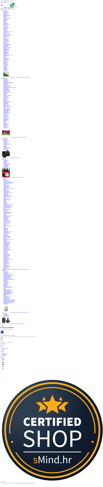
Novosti (7, 2)
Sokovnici (5, 120)
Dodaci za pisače (6, 45)
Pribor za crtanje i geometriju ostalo (8, 239)
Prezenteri (5, 69)
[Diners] (3, 369)
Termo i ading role (6, 187)
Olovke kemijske (6, 191)
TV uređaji (5, 84)
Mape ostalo (5, 240)
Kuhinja (5, 295)
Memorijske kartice (6, 34)
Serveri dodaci (6, 26)
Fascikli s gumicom (6, 221)
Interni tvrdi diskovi (6, 35)
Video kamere (6, 143)
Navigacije (5, 91)
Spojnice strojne (6, 218)
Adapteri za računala (6, 109)
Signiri (5, 264)
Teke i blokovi (6, 203)
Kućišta (5, 54)
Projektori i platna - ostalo (7, 113)
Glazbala (5, 100)
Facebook (3, 358)
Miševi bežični (6, 62)
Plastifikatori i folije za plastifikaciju (8, 205)
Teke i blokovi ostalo (6, 258)
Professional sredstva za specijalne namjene (9, 299)
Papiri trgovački (6, 233)
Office (4, 56)
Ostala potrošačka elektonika (7, 95)
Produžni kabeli (6, 111)
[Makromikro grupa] (2, 7)
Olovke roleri (6, 246)
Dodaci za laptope (6, 24)
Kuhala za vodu (6, 118)
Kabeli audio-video (6, 112)
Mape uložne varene (6, 242)
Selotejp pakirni (6, 229)
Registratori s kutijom (7, 254)
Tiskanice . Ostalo (6, 248)
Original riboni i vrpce (6, 167)
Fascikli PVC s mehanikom (7, 220)
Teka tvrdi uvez (6, 261)
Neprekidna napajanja (7, 32)
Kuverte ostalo (6, 252)
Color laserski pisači (6, 41)
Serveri (5, 25)
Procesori (5, 51)
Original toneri (6, 166)
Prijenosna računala (6, 13)
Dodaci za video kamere (7, 123)
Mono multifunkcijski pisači (7, 44)
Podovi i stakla (6, 283)
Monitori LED (6, 39)
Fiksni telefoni (6, 102)
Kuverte (5, 201)
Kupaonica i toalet (6, 297)
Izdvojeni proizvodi (6, 12)
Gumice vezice (6, 211)
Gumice (5, 227)
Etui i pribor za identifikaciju (7, 236)
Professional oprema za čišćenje (8, 286)
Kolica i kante (5, 281)
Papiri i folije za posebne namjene (8, 231)
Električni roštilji (6, 116)
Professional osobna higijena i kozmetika (9, 279)
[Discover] (3, 371)
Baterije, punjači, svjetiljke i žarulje (8, 82)
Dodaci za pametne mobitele (7, 101)
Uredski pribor (6, 195)
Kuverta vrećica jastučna (7, 266)
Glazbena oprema (6, 86)
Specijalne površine (6, 298)
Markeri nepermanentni (7, 263)
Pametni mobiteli (6, 103)
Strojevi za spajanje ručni (7, 213)
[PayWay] (4, 379)
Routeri (5, 29)
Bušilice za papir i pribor (7, 196)
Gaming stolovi (6, 65)
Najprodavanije (5, 11)
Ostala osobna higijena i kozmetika (8, 289)
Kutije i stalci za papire (7, 190)
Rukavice (5, 284)
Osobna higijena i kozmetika (7, 275)
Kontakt (3, 349)
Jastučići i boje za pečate (7, 207)
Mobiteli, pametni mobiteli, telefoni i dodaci (10, 87)
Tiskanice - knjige (6, 250)
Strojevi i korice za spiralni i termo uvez (9, 182)
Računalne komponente (7, 18)
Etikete (5, 202)
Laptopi (5, 22)
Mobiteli (5, 104)
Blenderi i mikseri (6, 115)
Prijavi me (2, 337)
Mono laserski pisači (6, 40)
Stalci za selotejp (6, 230)
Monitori (5, 16)
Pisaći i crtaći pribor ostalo (7, 181)
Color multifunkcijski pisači (7, 47)
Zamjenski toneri (6, 165)
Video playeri (5, 96)
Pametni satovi (6, 99)
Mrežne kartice (6, 30)
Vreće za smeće (6, 282)
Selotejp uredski (6, 228)
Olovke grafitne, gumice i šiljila (8, 192)
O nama (9, 2)
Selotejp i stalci (6, 193)
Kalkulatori (5, 198)
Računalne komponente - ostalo (8, 55)
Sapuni (5, 288)
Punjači (5, 94)
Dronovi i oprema (6, 85)
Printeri (5, 17)
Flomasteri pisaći (6, 265)
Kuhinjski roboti (6, 119)
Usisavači (5, 122)
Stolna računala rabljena (7, 58)
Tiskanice (5, 200)
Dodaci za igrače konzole (7, 92)
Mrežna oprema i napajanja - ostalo (8, 31)
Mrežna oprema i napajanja (7, 15)
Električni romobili (6, 105)
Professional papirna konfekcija (8, 277)
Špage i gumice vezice (7, 185)
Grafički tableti (6, 23)
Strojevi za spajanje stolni (7, 212)
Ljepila (5, 223)
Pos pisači (5, 28)
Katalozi (4, 2)
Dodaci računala (6, 59)
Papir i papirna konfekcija (7, 194)
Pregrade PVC (6, 210)
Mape (5, 197)
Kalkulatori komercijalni (7, 243)
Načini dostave (4, 354)
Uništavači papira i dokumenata (8, 215)
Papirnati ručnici (6, 285)
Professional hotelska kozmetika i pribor (9, 302)
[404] (52, 480)
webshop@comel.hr (2, 343)
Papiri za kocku (6, 235)
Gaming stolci (6, 64)
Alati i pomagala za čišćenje (8, 273)
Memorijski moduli (6, 52)
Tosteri (5, 121)
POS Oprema (6, 14)
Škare (4, 208)
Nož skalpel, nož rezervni (7, 209)
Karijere (3, 350)
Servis (3, 348)
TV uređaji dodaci (6, 97)
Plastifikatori (5, 267)
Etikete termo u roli (6, 256)
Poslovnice (1, 2)
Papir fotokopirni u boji (7, 232)
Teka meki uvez (6, 260)
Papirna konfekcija (6, 274)
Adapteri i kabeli (6, 53)
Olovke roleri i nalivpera (7, 199)
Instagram (3, 359)
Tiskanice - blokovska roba (7, 249)
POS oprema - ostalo (6, 27)
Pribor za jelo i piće (6, 316)
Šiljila (4, 226)
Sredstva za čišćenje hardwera (8, 294)
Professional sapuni (6, 303)
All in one (5, 60)
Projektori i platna (6, 89)
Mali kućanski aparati (7, 90)
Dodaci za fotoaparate (7, 125)
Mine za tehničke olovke (7, 245)
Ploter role (5, 234)
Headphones (6, 68)
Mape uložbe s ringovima (7, 241)
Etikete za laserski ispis (7, 255)
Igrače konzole (6, 81)
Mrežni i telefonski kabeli (7, 110)
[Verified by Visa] (3, 373)
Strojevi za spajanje (6, 186)
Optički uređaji (6, 50)
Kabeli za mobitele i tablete (7, 108)
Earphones (5, 61)
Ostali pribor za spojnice (7, 216)
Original (5, 162)
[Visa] (3, 367)
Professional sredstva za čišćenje (8, 278)
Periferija (5, 20)
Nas (4, 33)
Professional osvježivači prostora (8, 291)
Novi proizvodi (5, 79)
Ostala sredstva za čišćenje (7, 296)
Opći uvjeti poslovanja (5, 353)
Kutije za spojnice (6, 219)
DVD (5, 38)
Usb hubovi (5, 67)
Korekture (5, 224)
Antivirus (5, 57)
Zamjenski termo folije (7, 164)
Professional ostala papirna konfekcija (8, 292)
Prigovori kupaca (4, 355)
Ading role (5, 214)
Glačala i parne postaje (7, 117)
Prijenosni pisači (6, 46)
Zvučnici (5, 66)
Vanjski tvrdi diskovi (7, 37)
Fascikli (5, 189)
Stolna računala (6, 19)
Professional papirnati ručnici (8, 293)
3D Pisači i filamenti (6, 48)
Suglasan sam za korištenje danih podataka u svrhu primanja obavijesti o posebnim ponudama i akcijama (22, 336)
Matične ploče (6, 49)
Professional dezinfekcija (7, 276)
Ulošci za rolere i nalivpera (7, 247)
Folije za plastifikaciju (6, 268)
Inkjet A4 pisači (6, 43)
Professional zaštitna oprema (7, 287)
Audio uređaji (6, 83)
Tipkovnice (5, 70)
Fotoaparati (5, 124)
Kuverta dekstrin (6, 253)
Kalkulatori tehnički (6, 244)
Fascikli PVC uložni (6, 222)
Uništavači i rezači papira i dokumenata (9, 188)
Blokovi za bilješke (6, 257)
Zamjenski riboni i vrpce (7, 163)
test (4, 107)
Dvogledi (5, 126)
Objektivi (5, 142)
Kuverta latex (5, 251)
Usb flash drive (6, 36)
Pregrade (5, 184)
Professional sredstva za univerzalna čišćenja (9, 300)
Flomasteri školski (6, 262)
